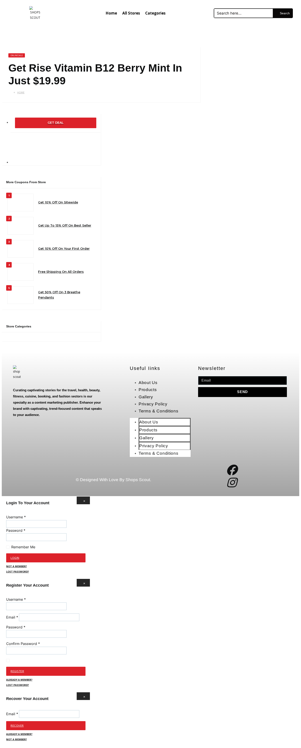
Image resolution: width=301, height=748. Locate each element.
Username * (16, 517)
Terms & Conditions (158, 411)
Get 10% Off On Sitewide (58, 202)
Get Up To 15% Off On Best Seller (64, 225)
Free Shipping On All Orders (61, 272)
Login (15, 558)
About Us (148, 382)
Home (111, 13)
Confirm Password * (23, 643)
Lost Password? (17, 571)
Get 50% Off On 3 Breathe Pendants (59, 294)
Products (148, 389)
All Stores (131, 13)
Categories (155, 13)
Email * (12, 617)
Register (17, 671)
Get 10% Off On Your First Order (64, 249)
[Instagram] (231, 482)
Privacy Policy (153, 404)
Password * (15, 530)
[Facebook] (231, 469)
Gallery (146, 397)
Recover (17, 726)
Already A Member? (19, 679)
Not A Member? (16, 566)
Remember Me (23, 547)
